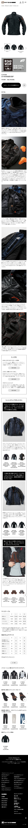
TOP (25, 824)
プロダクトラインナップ (7, 773)
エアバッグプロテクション (18, 780)
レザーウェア (4, 776)
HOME (2, 5)
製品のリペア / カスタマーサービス (17, 798)
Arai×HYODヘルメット (18, 782)
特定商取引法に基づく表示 (16, 804)
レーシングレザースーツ (18, 774)
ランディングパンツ (5, 780)
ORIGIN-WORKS (5, 798)
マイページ (16, 811)
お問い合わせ (4, 806)
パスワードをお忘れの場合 (18, 809)
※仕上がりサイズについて (7, 657)
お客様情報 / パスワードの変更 (17, 807)
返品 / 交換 (16, 795)
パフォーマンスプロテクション (19, 778)
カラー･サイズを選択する (11, 85)
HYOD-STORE (4, 802)
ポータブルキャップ (5, 782)
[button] (25, 527)
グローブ (3, 784)
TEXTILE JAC (15, 5)
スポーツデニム (4, 778)
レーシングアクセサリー (18, 788)
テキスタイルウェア (5, 774)
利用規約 (15, 801)
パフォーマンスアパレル (6, 789)
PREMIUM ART (16, 776)
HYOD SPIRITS (4, 800)
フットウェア (16, 786)
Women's (3, 786)
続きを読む (14, 367)
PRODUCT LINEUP (8, 5)
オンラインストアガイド (18, 793)
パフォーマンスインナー (6, 788)
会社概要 (3, 796)
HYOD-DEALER (4, 804)
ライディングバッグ (17, 784)
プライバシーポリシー (18, 813)
